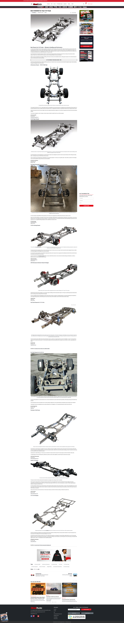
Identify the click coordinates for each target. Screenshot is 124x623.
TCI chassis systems (41, 255)
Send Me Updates (86, 46)
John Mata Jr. (34, 12)
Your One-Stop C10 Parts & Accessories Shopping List (42, 545)
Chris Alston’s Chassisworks (57, 566)
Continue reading (33, 602)
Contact (55, 610)
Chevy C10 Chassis (42, 566)
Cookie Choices (87, 613)
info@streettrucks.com (34, 613)
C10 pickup (47, 530)
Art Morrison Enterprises (46, 564)
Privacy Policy (55, 618)
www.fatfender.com (33, 222)
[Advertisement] (86, 186)
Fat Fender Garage (66, 566)
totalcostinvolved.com (34, 259)
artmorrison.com (33, 161)
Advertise (55, 609)
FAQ (54, 612)
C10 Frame (60, 564)
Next (76, 581)
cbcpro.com (32, 299)
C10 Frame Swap (66, 564)
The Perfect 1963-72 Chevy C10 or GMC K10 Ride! (42, 348)
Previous (74, 581)
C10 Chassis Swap (54, 564)
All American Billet (37, 564)
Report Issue (74, 613)
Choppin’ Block (49, 566)
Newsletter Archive (56, 615)
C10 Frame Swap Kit (34, 566)
